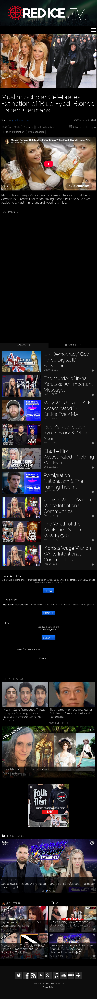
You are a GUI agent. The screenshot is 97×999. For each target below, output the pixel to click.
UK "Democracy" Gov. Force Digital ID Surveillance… (67, 359)
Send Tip (48, 637)
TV (56, 903)
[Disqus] (48, 246)
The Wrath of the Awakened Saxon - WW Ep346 (64, 529)
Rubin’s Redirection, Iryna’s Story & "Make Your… (66, 432)
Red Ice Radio (15, 835)
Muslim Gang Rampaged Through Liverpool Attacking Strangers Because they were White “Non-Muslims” (25, 715)
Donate (48, 613)
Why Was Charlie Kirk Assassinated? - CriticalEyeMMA (67, 408)
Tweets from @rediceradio (28, 649)
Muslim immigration (13, 132)
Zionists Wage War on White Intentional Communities (67, 505)
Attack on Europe (84, 127)
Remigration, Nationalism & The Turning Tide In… (63, 481)
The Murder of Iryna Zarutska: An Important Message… (68, 384)
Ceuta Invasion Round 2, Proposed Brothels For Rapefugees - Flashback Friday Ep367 (48, 885)
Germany (28, 127)
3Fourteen (13, 903)
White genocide (36, 132)
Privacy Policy (48, 987)
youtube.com (21, 120)
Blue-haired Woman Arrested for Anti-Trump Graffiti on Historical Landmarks (70, 713)
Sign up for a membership (15, 604)
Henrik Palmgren (48, 983)
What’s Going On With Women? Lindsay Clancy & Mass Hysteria (70, 923)
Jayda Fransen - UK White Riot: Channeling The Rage (21, 924)
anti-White (14, 127)
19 (95, 120)
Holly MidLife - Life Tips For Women (26, 769)
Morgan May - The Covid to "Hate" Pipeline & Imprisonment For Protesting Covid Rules (23, 949)
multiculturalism (45, 127)
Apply (48, 590)
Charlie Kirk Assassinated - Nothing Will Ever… (69, 456)
